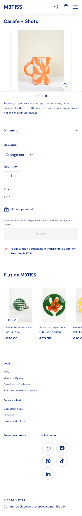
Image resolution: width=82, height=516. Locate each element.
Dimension (11, 130)
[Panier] (66, 6)
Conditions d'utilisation (17, 384)
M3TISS (13, 6)
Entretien (9, 414)
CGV (6, 372)
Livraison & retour (14, 421)
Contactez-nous (13, 408)
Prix (6, 189)
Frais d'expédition (30, 220)
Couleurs (10, 145)
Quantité (10, 166)
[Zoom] (65, 85)
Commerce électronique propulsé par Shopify (35, 506)
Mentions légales (13, 378)
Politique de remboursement (20, 390)
